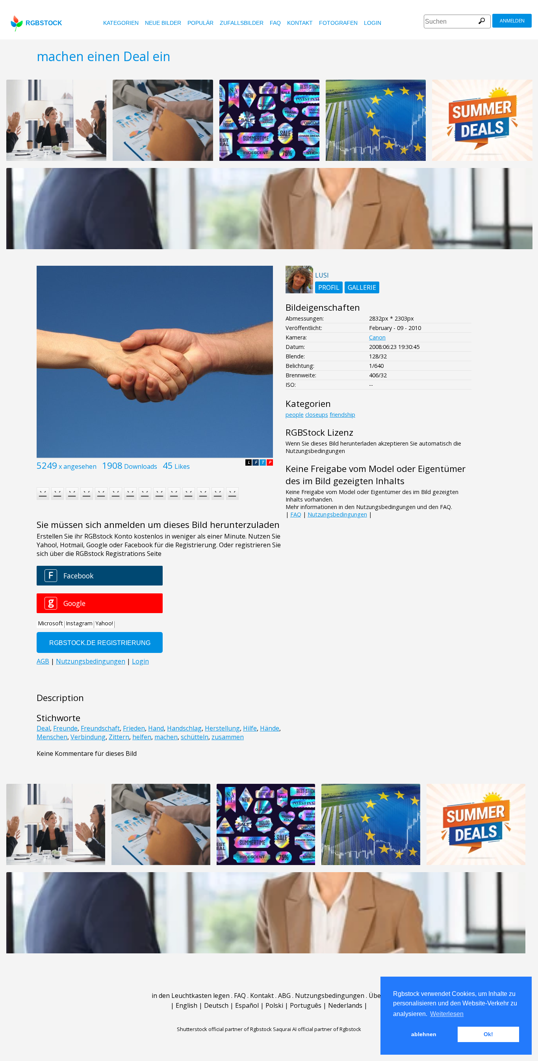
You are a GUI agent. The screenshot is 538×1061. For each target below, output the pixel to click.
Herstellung (222, 728)
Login (372, 23)
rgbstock (44, 23)
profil (328, 287)
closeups (316, 414)
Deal (43, 728)
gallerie (362, 287)
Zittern (119, 737)
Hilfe (250, 728)
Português (305, 1005)
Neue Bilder (163, 23)
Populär (200, 23)
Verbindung (88, 737)
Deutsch (216, 1005)
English (186, 1005)
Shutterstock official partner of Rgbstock (224, 1029)
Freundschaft (100, 728)
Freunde (65, 728)
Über (376, 995)
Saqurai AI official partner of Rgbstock (317, 1029)
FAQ (275, 23)
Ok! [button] (488, 1034)
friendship (342, 414)
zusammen (227, 737)
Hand (156, 728)
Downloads (140, 466)
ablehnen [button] (423, 1034)
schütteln (194, 737)
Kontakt (300, 23)
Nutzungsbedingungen (337, 514)
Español (247, 1005)
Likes (182, 466)
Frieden (134, 728)
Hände (269, 728)
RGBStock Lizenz (319, 432)
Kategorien (121, 23)
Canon (377, 337)
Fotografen (338, 23)
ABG (284, 995)
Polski (274, 1005)
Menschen (52, 737)
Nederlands (345, 1005)
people (295, 414)
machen (166, 737)
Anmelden (512, 20)
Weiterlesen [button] (447, 1014)
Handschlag (184, 728)
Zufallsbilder (241, 23)
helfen (141, 737)
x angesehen (77, 466)
